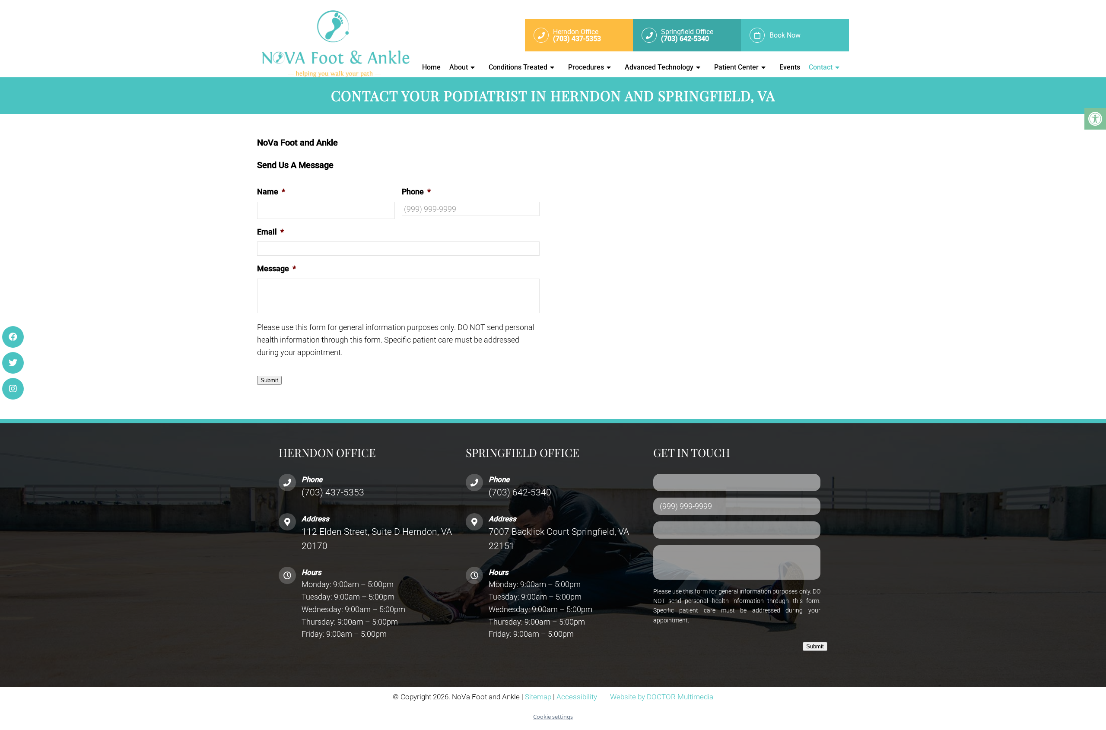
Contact (821, 67)
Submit (269, 380)
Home (431, 67)
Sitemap (538, 696)
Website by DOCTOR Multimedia (661, 696)
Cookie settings (553, 716)
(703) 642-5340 (520, 492)
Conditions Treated (518, 67)
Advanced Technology (659, 67)
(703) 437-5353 (333, 492)
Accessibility (576, 696)
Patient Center (736, 67)
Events (789, 67)
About (458, 67)
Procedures (586, 67)
